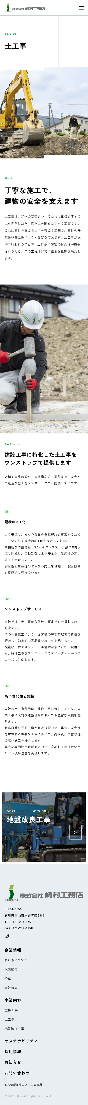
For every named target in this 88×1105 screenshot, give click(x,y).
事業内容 (13, 1000)
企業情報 (13, 950)
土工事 (9, 1019)
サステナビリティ (21, 1041)
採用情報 (13, 1051)
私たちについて (16, 960)
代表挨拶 (11, 969)
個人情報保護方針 (16, 1084)
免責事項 (36, 1084)
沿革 (8, 978)
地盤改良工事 (14, 1028)
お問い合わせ (17, 1073)
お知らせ (13, 1062)
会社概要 (11, 987)
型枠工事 (11, 1010)
